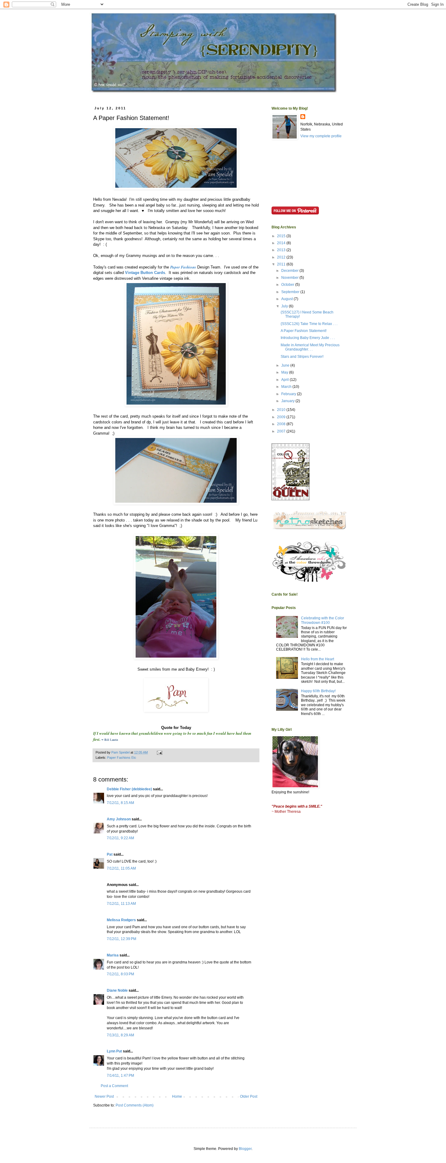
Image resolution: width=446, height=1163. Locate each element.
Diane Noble (117, 990)
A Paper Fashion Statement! (303, 331)
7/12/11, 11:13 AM (121, 903)
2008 (281, 424)
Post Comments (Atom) (135, 1105)
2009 (281, 417)
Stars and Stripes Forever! (302, 356)
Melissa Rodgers (121, 920)
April (285, 380)
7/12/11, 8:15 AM (120, 803)
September (290, 292)
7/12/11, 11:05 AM (121, 868)
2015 (281, 236)
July (285, 306)
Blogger (245, 1149)
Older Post (248, 1096)
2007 (281, 431)
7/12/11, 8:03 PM (120, 974)
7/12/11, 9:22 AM (120, 838)
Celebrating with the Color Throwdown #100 (322, 620)
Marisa (113, 955)
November (290, 277)
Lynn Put (114, 1051)
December (290, 271)
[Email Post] (159, 752)
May (285, 372)
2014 (281, 243)
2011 (281, 264)
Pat (110, 854)
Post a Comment (114, 1086)
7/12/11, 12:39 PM (121, 939)
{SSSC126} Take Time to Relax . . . (309, 324)
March (286, 387)
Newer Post (104, 1096)
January (288, 401)
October (288, 284)
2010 (281, 410)
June (285, 365)
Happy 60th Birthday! (318, 691)
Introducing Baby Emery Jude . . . (308, 338)
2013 (281, 250)
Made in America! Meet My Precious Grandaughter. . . (310, 347)
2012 (281, 257)
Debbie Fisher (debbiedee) (129, 789)
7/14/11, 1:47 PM (120, 1075)
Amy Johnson (119, 819)
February (289, 394)
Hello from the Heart (317, 659)
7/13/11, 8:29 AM (120, 1035)
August (287, 299)
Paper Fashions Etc (121, 757)
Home (177, 1096)
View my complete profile (321, 136)
